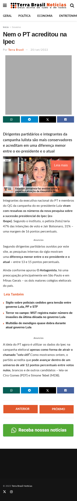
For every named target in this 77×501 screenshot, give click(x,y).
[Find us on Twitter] (4, 492)
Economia (45, 16)
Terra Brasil (16, 50)
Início (6, 27)
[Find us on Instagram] (11, 492)
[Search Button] (72, 5)
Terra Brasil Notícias (22, 486)
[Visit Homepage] (38, 5)
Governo (16, 27)
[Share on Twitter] (47, 119)
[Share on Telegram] (29, 119)
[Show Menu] (5, 5)
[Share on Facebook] (65, 119)
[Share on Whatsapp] (11, 119)
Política (24, 16)
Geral (7, 16)
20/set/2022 (39, 50)
